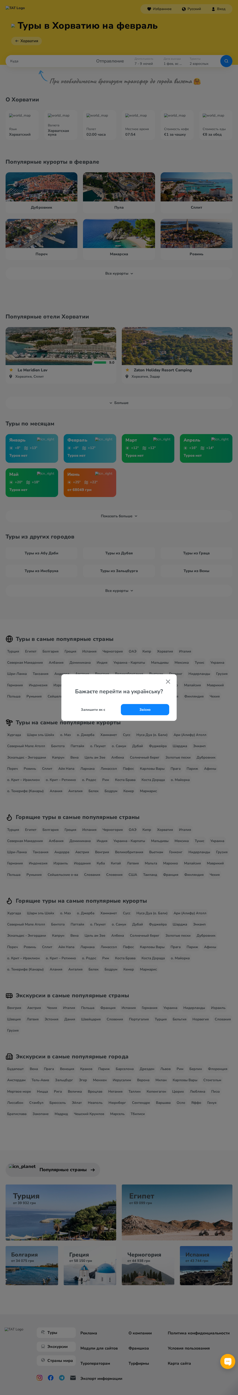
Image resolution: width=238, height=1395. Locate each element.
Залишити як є (93, 709)
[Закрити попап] (168, 682)
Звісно (145, 709)
